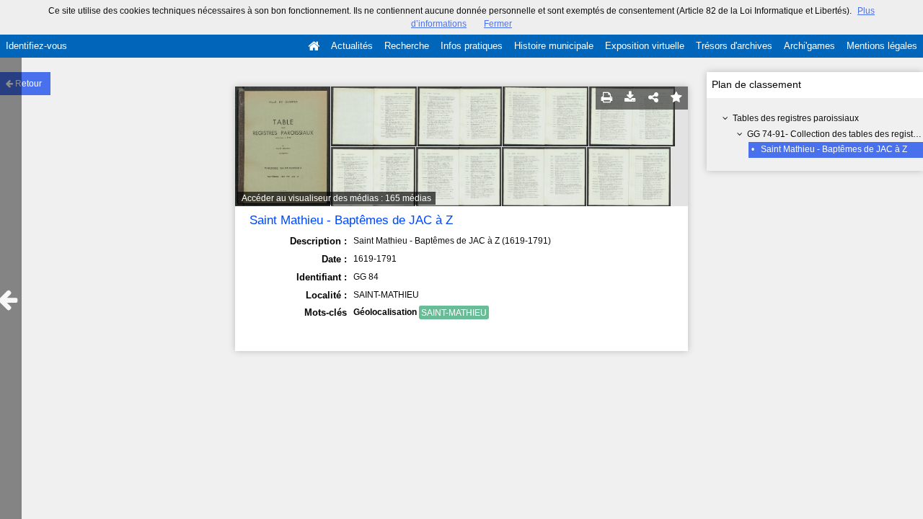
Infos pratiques (472, 45)
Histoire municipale (553, 45)
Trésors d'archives (734, 45)
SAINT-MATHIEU (454, 313)
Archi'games (809, 45)
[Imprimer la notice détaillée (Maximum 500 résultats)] (607, 98)
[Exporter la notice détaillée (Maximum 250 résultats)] (630, 98)
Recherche (406, 45)
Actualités (352, 45)
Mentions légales (882, 45)
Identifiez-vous (36, 45)
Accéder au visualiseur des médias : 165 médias (336, 198)
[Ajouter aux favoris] (676, 98)
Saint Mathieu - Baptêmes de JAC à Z (834, 149)
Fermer (498, 24)
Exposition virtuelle (644, 45)
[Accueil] (313, 46)
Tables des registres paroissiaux (796, 118)
